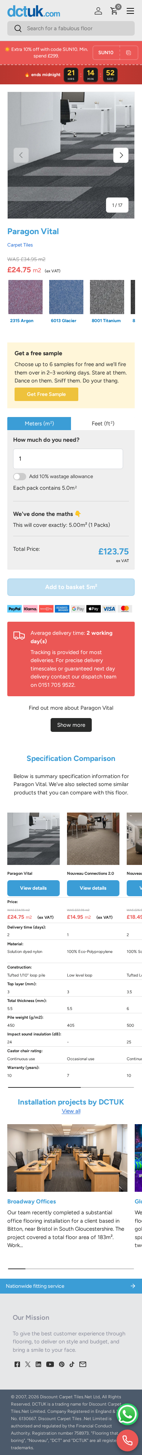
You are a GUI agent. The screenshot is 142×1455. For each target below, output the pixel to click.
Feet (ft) (103, 423)
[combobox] (71, 28)
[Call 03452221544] (127, 1440)
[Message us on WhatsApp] (127, 1414)
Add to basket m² (71, 586)
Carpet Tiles (20, 245)
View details (33, 888)
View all (71, 1111)
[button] (114, 11)
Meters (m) (39, 423)
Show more (71, 725)
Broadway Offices (31, 1201)
